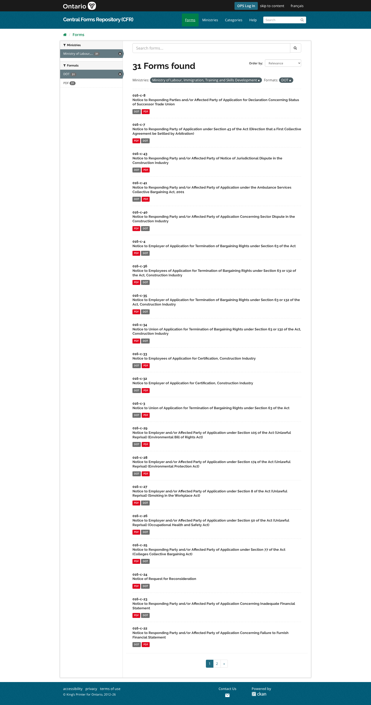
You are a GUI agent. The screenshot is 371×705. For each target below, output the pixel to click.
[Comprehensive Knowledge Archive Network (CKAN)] (259, 694)
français (297, 5)
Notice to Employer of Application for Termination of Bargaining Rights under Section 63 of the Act (214, 246)
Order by (255, 63)
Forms (190, 20)
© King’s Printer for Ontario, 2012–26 (89, 694)
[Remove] (259, 80)
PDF (145, 111)
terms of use (110, 688)
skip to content (272, 5)
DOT (136, 111)
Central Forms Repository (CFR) (98, 19)
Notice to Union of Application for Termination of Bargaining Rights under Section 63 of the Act (210, 408)
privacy (91, 688)
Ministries (210, 20)
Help (253, 20)
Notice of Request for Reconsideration (164, 579)
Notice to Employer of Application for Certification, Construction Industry (192, 383)
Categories (233, 20)
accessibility (72, 688)
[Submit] (302, 19)
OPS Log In (246, 5)
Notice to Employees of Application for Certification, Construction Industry (194, 358)
